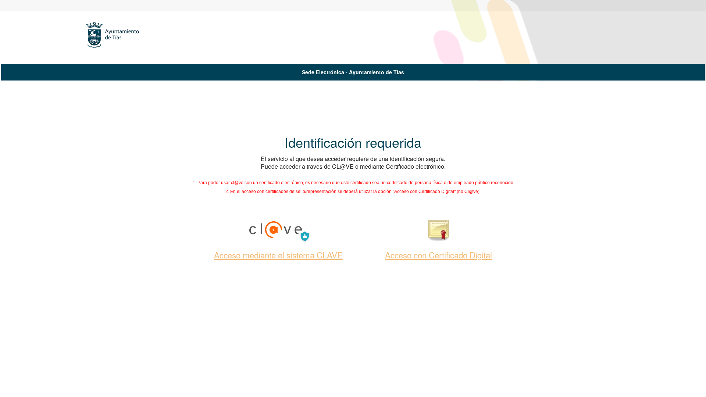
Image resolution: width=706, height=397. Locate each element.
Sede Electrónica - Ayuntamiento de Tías (353, 72)
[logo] (116, 37)
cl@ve (237, 182)
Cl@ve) (471, 191)
